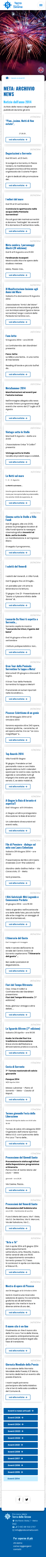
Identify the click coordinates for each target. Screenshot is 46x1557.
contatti (17, 1549)
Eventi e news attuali (19, 1410)
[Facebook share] (19, 1500)
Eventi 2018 (14, 1451)
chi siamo (17, 1543)
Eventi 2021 (14, 1444)
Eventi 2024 (14, 1424)
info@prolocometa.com (26, 1530)
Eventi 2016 (14, 1465)
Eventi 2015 (14, 1472)
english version (41, 70)
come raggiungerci (22, 1546)
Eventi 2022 (14, 1438)
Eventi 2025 (14, 1417)
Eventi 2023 (14, 1431)
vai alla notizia (16, 139)
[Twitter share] (27, 1500)
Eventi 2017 (14, 1458)
